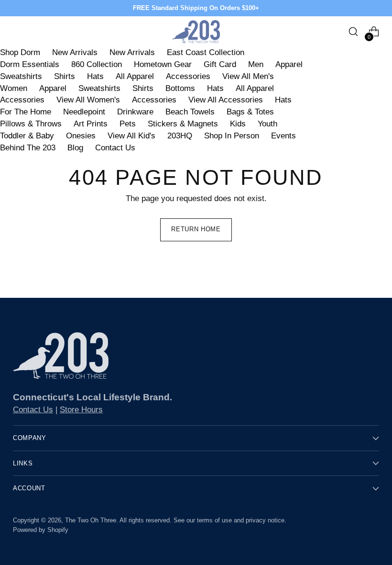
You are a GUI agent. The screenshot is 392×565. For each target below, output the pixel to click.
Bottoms (180, 88)
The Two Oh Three (90, 520)
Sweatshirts (21, 76)
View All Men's (248, 76)
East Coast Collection (205, 52)
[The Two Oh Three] (196, 31)
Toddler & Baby (27, 135)
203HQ (179, 135)
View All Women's (88, 99)
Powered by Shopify (40, 529)
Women (13, 88)
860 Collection (96, 64)
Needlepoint (84, 111)
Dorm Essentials (29, 64)
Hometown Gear (163, 64)
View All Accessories (225, 99)
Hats (95, 76)
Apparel (289, 64)
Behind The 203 (27, 147)
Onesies (81, 135)
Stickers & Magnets (183, 123)
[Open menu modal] (18, 32)
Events (283, 135)
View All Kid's (131, 135)
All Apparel (135, 76)
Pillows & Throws (31, 123)
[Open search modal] (353, 32)
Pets (128, 123)
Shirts (64, 76)
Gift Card (220, 64)
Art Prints (91, 123)
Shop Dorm (20, 52)
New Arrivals (75, 52)
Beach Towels (190, 111)
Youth (267, 123)
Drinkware (135, 111)
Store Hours (81, 409)
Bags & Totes (250, 111)
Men (255, 64)
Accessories (188, 76)
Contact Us (115, 147)
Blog (75, 147)
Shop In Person (231, 135)
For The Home (25, 111)
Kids (238, 123)
